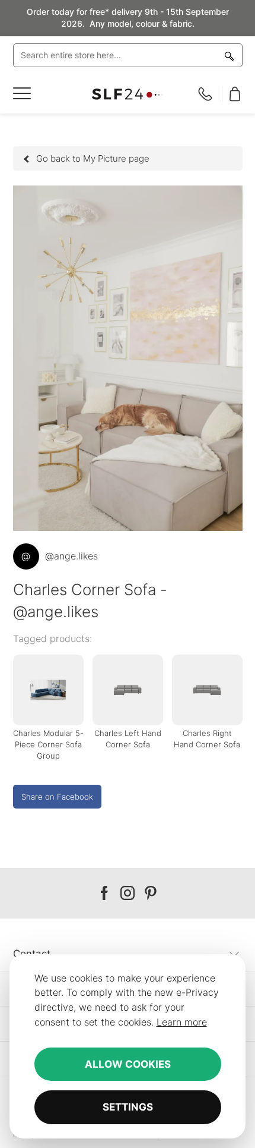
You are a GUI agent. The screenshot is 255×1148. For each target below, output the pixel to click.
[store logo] (128, 94)
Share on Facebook (57, 796)
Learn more (182, 1022)
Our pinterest (151, 893)
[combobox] (128, 55)
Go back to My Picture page (92, 158)
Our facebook (104, 893)
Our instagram (127, 893)
